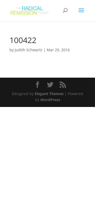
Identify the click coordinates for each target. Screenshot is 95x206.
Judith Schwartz (28, 49)
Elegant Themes (49, 93)
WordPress (50, 99)
